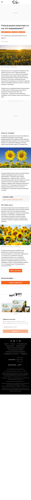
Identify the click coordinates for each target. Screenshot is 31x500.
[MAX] (11, 340)
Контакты (12, 343)
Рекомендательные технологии (11, 353)
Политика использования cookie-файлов (15, 351)
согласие (9, 321)
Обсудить (5, 41)
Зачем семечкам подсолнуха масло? (13, 199)
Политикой (8, 323)
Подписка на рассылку (9, 319)
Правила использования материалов (15, 347)
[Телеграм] (19, 340)
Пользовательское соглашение (15, 349)
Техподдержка (23, 353)
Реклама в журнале (20, 345)
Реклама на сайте (10, 345)
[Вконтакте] (14, 340)
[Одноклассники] (17, 340)
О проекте (6, 343)
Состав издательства (22, 343)
